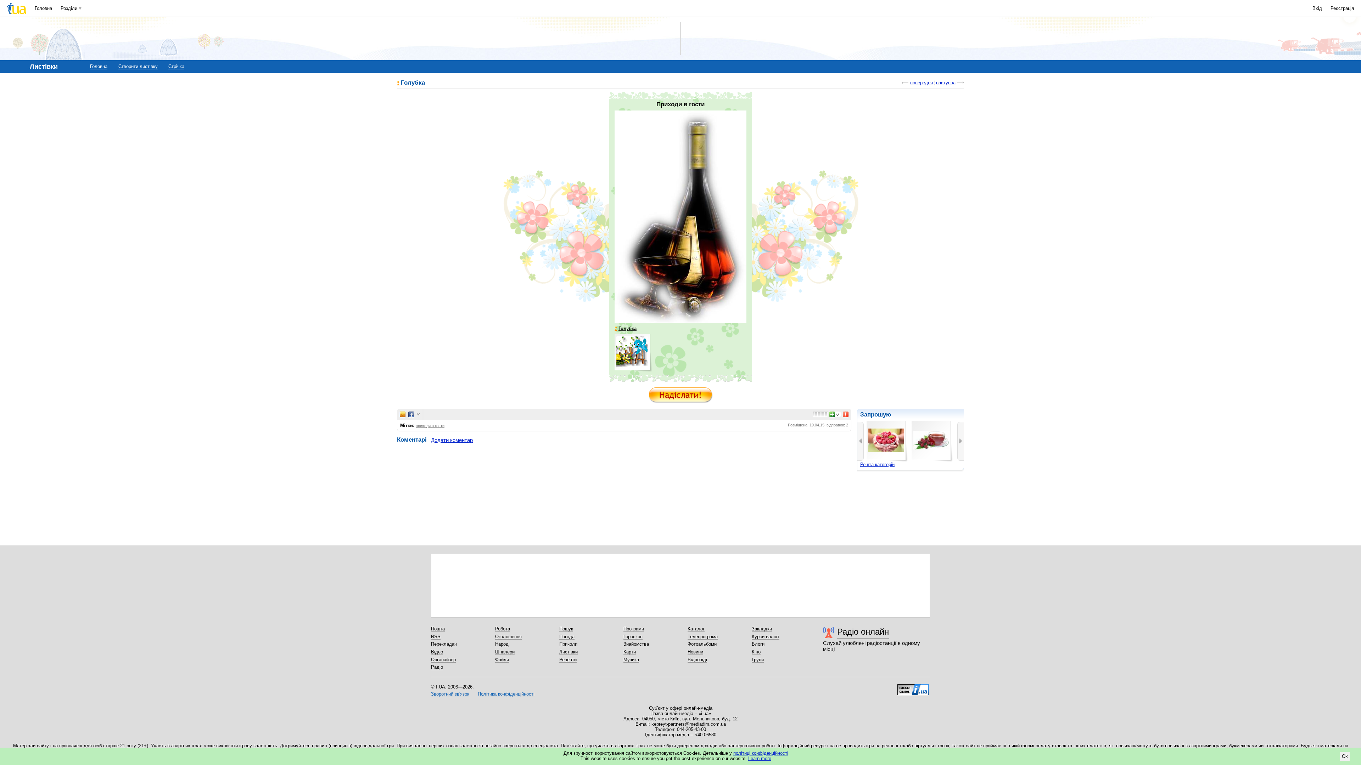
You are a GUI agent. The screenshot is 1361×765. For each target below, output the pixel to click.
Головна (43, 8)
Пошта (438, 628)
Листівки (568, 651)
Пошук (566, 628)
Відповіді (697, 659)
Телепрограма (703, 636)
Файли (502, 659)
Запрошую (875, 414)
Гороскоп (633, 636)
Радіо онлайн (863, 631)
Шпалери (505, 651)
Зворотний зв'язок (450, 694)
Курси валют (765, 636)
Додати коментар (452, 440)
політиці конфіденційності (760, 753)
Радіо (437, 667)
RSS (436, 636)
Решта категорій (877, 464)
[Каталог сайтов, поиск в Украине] (913, 687)
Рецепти (568, 659)
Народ (502, 644)
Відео (437, 651)
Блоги (758, 644)
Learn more (759, 758)
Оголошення (508, 636)
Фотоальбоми (702, 644)
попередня (921, 82)
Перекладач (444, 644)
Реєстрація (1342, 8)
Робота (502, 628)
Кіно (756, 651)
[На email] (402, 414)
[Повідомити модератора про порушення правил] (846, 414)
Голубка (413, 83)
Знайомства (636, 644)
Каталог (696, 628)
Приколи (568, 644)
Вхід (1317, 8)
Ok (1345, 756)
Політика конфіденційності (506, 694)
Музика (631, 659)
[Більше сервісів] (418, 414)
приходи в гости (430, 426)
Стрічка (176, 66)
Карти (629, 651)
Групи (758, 659)
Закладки (762, 628)
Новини (695, 651)
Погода (567, 636)
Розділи (69, 8)
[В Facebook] (411, 414)
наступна (946, 82)
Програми (633, 628)
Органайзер (443, 659)
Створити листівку (138, 66)
